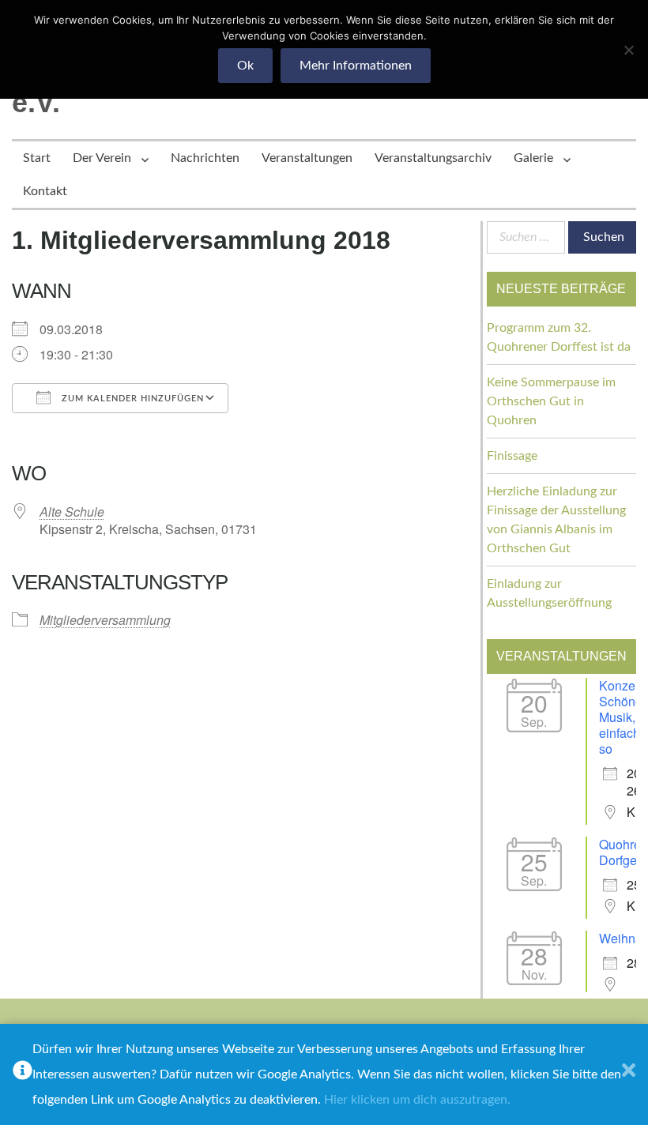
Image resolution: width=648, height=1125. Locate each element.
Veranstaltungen (307, 158)
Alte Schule (72, 511)
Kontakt (45, 191)
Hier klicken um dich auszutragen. (417, 1099)
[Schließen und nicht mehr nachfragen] (628, 1074)
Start (37, 158)
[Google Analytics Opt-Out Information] (22, 1074)
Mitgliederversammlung (105, 620)
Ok (245, 65)
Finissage (512, 456)
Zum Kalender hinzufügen (131, 398)
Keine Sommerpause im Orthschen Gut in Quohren (551, 401)
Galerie (533, 158)
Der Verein (102, 158)
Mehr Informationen (356, 65)
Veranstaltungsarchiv (433, 158)
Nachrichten (205, 158)
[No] (628, 50)
